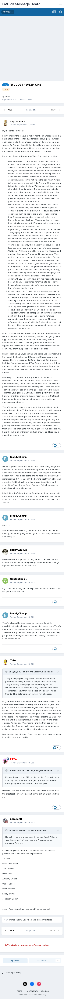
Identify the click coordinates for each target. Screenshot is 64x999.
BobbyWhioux (18, 549)
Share (16, 960)
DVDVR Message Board (21, 4)
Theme (19, 991)
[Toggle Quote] (6, 672)
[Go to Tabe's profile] (5, 662)
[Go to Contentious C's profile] (5, 581)
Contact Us (32, 991)
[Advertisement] (32, 49)
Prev (9, 110)
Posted (22, 124)
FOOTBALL (27, 99)
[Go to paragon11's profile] (5, 821)
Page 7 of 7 (31, 110)
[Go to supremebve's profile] (5, 123)
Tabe (13, 660)
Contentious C (18, 578)
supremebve (17, 121)
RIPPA (8, 96)
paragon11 (16, 818)
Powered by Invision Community (32, 994)
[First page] (4, 110)
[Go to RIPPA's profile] (5, 761)
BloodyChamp (18, 456)
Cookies (44, 991)
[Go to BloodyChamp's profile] (5, 459)
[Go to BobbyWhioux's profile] (5, 552)
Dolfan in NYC (15, 920)
